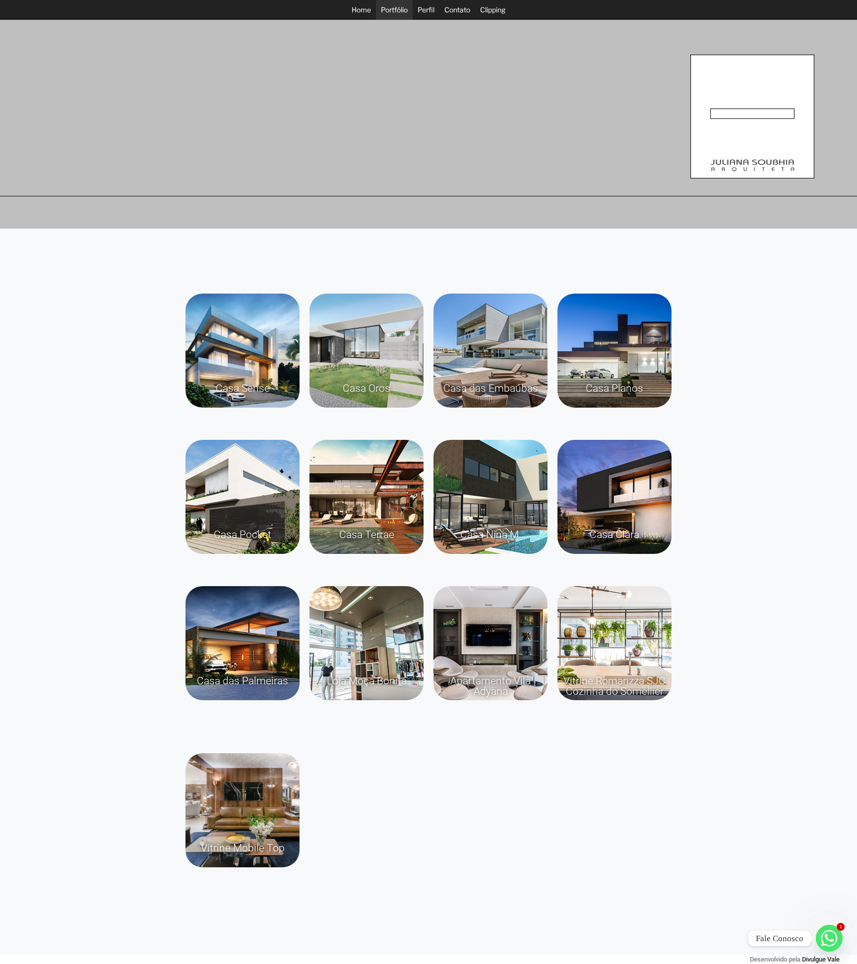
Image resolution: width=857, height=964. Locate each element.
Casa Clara (614, 535)
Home (361, 9)
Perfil (426, 9)
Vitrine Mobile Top (243, 848)
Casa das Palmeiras (242, 681)
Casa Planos (614, 388)
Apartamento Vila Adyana (490, 686)
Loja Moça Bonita (367, 681)
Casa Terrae (366, 535)
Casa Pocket (242, 535)
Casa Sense (243, 388)
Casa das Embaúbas (490, 388)
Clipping (492, 9)
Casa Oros (366, 388)
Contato (457, 9)
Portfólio (394, 9)
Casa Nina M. (490, 535)
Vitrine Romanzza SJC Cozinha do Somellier (614, 686)
